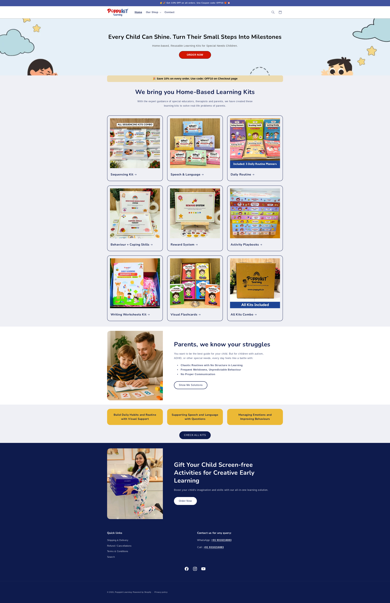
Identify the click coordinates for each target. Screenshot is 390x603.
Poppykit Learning (123, 592)
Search (111, 557)
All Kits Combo (242, 315)
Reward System (183, 244)
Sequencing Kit (122, 175)
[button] (153, 12)
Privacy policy (160, 592)
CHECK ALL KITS (195, 435)
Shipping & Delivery (117, 540)
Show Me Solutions (191, 385)
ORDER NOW (195, 55)
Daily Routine (241, 175)
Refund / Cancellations (119, 546)
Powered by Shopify (142, 592)
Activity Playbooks (245, 244)
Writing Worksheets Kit (128, 315)
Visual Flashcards (184, 315)
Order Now (185, 501)
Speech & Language (185, 175)
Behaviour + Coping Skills (130, 244)
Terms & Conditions (117, 551)
